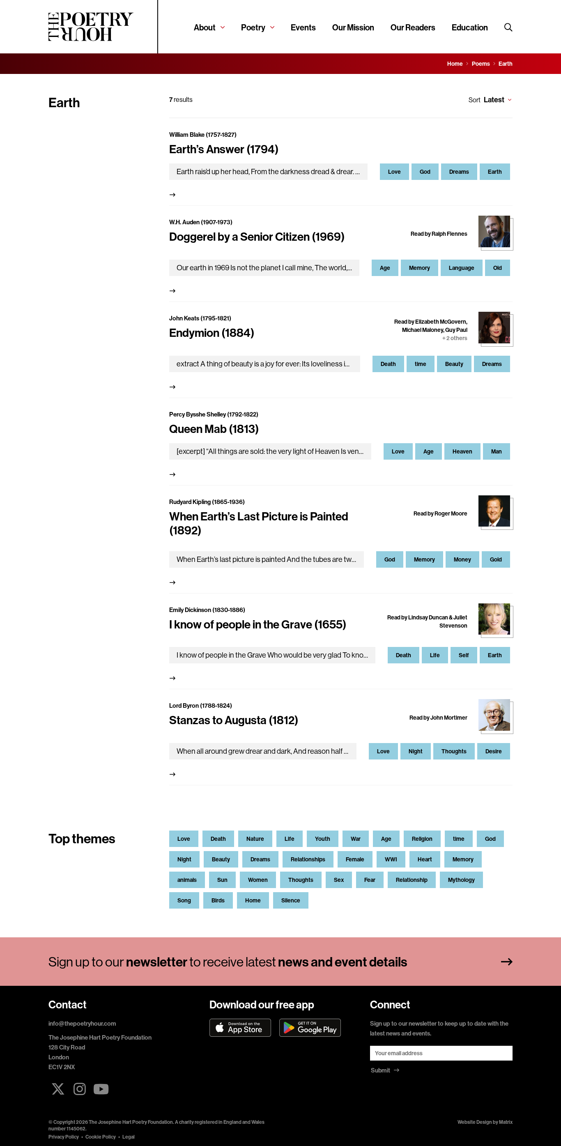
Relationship (412, 880)
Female (355, 859)
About (205, 27)
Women (258, 880)
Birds (218, 900)
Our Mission (353, 27)
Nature (255, 838)
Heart (425, 859)
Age (385, 268)
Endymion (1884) (212, 332)
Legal (128, 1137)
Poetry (253, 27)
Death (388, 364)
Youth (322, 838)
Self (464, 655)
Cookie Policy (100, 1137)
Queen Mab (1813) (214, 428)
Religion (422, 838)
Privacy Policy (63, 1137)
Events (303, 27)
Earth (495, 171)
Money (462, 559)
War (356, 838)
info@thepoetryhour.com (82, 1023)
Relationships (308, 859)
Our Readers (413, 27)
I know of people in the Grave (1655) (258, 624)
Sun (222, 880)
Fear (369, 880)
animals (187, 880)
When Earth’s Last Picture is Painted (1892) (258, 523)
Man (496, 451)
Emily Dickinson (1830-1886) (207, 610)
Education (470, 27)
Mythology (461, 880)
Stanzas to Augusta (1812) (234, 720)
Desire (493, 751)
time (420, 364)
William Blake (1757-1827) (203, 134)
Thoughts (454, 751)
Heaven (462, 451)
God (425, 171)
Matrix (506, 1122)
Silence (290, 900)
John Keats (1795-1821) (200, 318)
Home (253, 900)
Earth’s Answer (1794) (224, 149)
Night (416, 751)
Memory (419, 268)
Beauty (454, 364)
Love (394, 171)
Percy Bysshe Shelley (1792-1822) (213, 414)
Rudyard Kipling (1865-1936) (207, 502)
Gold (496, 559)
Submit (381, 1070)
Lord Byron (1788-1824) (200, 705)
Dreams (459, 171)
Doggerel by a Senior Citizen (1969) (257, 236)
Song (184, 900)
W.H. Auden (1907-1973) (200, 222)
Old (497, 268)
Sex (339, 880)
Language (461, 268)
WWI (391, 859)
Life (435, 655)
